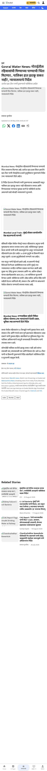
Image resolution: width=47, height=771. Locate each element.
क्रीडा (33, 8)
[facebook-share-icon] (13, 127)
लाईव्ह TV (34, 769)
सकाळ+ (42, 769)
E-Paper (13, 769)
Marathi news (14, 378)
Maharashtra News (8, 380)
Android (33, 390)
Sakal (18, 397)
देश (21, 8)
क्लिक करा (40, 373)
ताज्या (14, 8)
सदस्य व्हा (11, 363)
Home (4, 769)
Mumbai (11, 397)
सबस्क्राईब (32, 2)
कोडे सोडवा (17, 368)
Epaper (5, 8)
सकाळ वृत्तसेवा (6, 116)
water (4, 397)
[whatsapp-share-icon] (4, 127)
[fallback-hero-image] (10, 492)
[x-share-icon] (9, 127)
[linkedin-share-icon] (18, 127)
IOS (40, 390)
